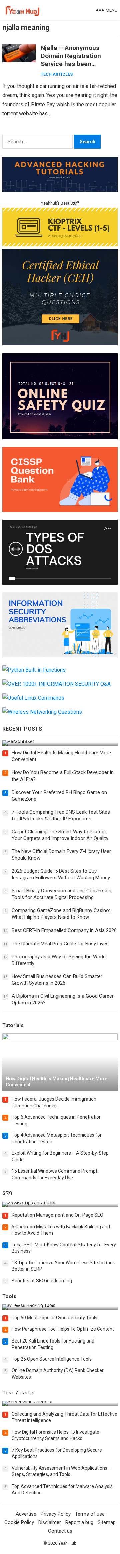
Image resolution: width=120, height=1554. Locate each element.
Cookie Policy (19, 1522)
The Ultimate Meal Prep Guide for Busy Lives (60, 944)
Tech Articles (57, 74)
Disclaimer (49, 1522)
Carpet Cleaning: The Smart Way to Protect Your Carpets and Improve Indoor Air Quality (60, 835)
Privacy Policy (56, 1514)
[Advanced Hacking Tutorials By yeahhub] (60, 190)
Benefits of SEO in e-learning (42, 1280)
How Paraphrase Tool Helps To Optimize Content (63, 1329)
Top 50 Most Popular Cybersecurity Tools (54, 1317)
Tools (9, 1296)
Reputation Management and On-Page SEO (57, 1215)
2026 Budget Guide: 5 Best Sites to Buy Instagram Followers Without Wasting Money (61, 874)
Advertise (26, 1514)
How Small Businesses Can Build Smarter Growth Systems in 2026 (57, 979)
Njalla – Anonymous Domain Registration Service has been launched (71, 60)
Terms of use (90, 1514)
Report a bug (79, 1522)
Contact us (60, 1531)
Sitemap (107, 1522)
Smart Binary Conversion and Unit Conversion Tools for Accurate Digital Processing (61, 894)
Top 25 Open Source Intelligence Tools (52, 1359)
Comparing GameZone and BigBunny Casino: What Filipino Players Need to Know (61, 913)
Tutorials (13, 1025)
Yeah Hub (67, 1543)
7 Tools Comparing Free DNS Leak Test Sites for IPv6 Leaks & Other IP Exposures (61, 815)
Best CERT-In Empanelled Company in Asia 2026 (64, 930)
